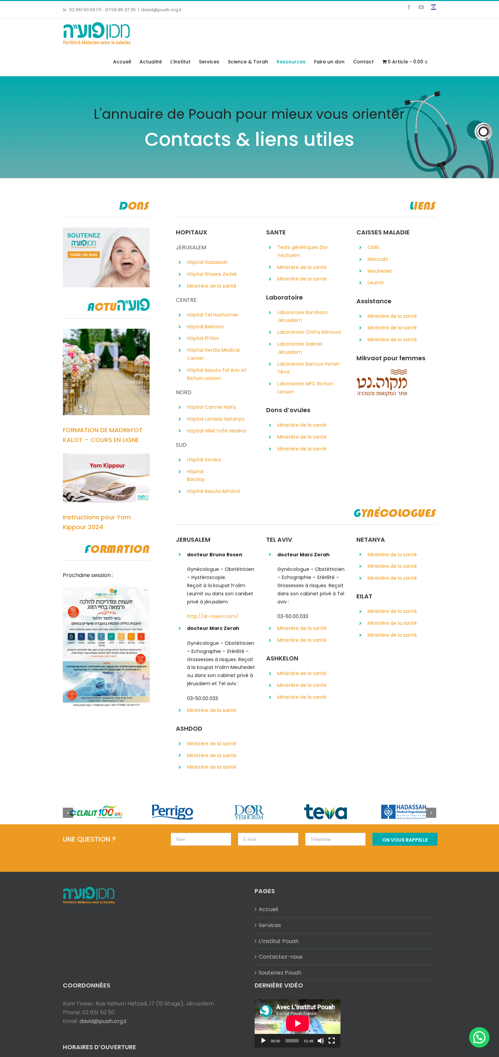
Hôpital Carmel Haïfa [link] (211, 407)
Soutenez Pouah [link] (280, 973)
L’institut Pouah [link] (279, 941)
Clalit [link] (374, 247)
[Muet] (320, 1040)
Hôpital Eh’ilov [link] (203, 338)
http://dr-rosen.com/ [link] (212, 616)
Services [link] (270, 925)
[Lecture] (263, 1040)
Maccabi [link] (378, 259)
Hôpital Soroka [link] (204, 459)
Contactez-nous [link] (281, 957)
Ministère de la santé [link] (211, 286)
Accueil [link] (268, 909)
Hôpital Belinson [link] (205, 326)
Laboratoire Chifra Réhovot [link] (309, 332)
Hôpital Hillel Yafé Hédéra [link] (216, 430)
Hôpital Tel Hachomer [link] (212, 314)
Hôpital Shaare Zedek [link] (212, 274)
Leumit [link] (376, 282)
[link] (409, 7)
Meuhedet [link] (380, 271)
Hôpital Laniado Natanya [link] (215, 419)
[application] (297, 1023)
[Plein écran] (331, 1040)
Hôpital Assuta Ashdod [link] (213, 491)
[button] (479, 1037)
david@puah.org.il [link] (161, 9)
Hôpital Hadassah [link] (207, 262)
